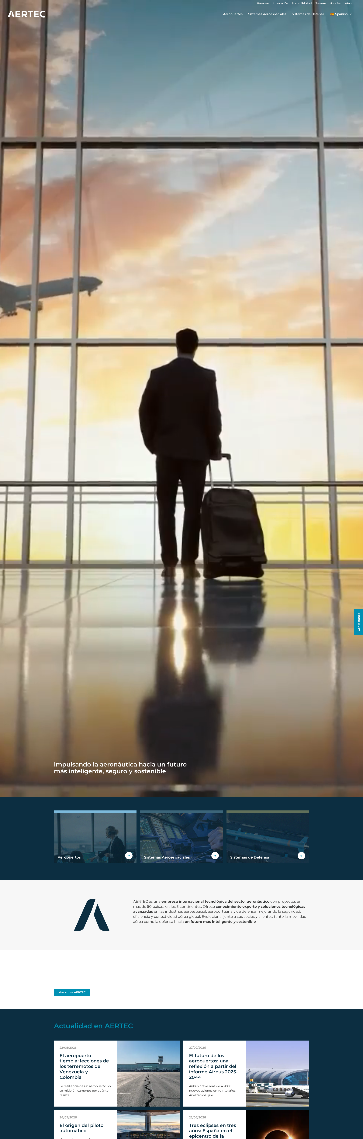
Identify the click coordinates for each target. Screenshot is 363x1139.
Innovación (280, 3)
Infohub (349, 3)
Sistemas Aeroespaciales (267, 14)
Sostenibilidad (302, 3)
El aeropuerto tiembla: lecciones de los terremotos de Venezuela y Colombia (84, 1066)
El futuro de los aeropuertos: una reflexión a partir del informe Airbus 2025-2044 (213, 1066)
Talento (321, 3)
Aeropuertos (233, 14)
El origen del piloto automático (81, 1128)
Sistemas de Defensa (308, 14)
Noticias (335, 3)
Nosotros (263, 3)
